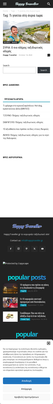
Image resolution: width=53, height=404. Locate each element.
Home (5, 11)
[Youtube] (42, 249)
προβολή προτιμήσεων (26, 397)
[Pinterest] (26, 249)
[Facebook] (11, 249)
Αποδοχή (26, 380)
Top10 (23, 291)
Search (6, 65)
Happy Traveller (10, 55)
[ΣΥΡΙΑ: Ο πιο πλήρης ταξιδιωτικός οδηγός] (26, 32)
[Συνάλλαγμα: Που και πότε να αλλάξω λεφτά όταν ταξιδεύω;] (10, 317)
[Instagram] (18, 249)
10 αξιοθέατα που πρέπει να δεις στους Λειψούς (26, 129)
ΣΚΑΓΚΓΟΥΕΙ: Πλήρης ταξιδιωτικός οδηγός (23, 122)
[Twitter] (34, 249)
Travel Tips (25, 319)
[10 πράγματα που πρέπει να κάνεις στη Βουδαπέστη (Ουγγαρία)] (10, 288)
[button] (48, 343)
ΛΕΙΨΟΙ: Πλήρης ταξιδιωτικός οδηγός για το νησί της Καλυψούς (26, 136)
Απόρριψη (26, 389)
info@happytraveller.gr (32, 240)
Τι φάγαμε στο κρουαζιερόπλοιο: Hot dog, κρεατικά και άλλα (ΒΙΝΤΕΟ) (22, 107)
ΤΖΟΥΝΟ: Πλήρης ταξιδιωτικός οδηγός (21, 115)
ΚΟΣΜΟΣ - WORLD (10, 42)
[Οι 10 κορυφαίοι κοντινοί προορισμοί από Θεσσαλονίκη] (10, 302)
